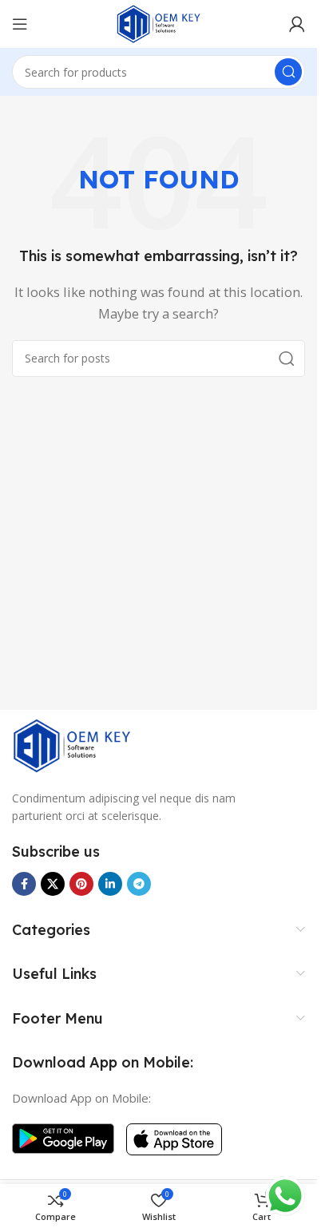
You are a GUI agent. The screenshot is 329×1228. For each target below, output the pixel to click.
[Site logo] (159, 22)
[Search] (288, 71)
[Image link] (72, 744)
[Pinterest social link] (81, 884)
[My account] (297, 24)
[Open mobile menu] (20, 24)
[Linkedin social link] (110, 884)
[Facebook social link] (24, 884)
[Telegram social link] (139, 884)
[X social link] (53, 884)
